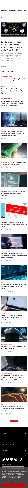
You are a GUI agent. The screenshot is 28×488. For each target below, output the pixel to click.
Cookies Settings (14, 480)
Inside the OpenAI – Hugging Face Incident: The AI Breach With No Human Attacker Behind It (14, 255)
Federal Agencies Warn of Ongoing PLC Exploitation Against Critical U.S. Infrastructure (13, 286)
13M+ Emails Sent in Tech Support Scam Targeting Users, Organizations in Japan (14, 224)
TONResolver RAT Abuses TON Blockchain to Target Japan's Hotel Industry (12, 408)
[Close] (26, 469)
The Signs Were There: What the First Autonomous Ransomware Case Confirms (13, 193)
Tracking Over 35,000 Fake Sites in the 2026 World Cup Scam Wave (13, 163)
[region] (14, 477)
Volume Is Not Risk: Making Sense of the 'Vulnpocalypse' (13, 347)
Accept (14, 485)
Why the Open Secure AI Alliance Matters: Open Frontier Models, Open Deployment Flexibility (13, 133)
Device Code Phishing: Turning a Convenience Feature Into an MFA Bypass (12, 91)
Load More (14, 421)
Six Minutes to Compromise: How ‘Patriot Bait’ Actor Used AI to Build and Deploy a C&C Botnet (12, 103)
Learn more (18, 477)
